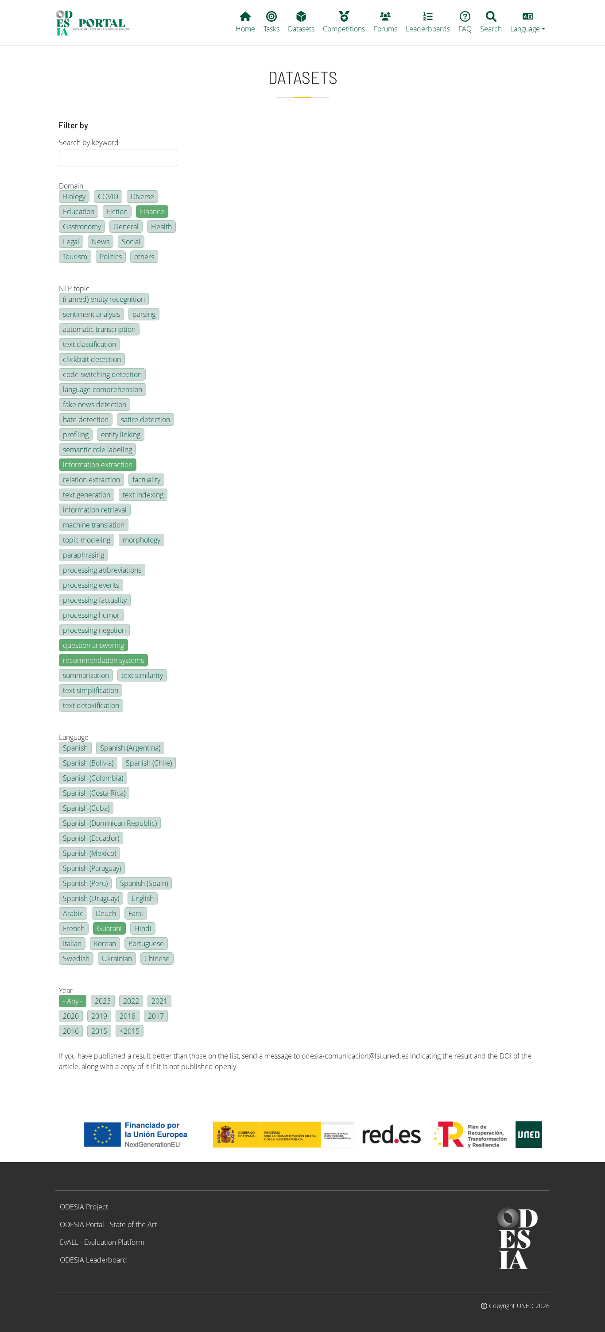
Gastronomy (82, 226)
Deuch (106, 913)
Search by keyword (89, 142)
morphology (141, 540)
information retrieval (95, 510)
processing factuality (95, 600)
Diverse (142, 196)
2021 (159, 1001)
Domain (71, 186)
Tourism (75, 257)
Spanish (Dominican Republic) (110, 823)
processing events (91, 585)
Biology (74, 196)
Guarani (109, 928)
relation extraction (91, 480)
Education (78, 211)
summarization (86, 675)
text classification (89, 344)
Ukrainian (117, 958)
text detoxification (91, 705)
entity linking (120, 434)
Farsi (135, 913)
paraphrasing (83, 555)
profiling (76, 434)
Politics (111, 257)
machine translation (93, 525)
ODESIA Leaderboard (93, 1260)
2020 (71, 1016)
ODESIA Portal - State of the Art (108, 1224)
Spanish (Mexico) (89, 853)
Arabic (73, 913)
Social (131, 241)
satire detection (145, 419)
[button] (528, 23)
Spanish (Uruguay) (91, 898)
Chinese (157, 958)
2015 (99, 1031)
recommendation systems (103, 660)
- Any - (72, 1001)
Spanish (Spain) (144, 883)
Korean (105, 943)
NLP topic (74, 288)
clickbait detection (92, 359)
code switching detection (102, 374)
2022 (131, 1001)
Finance (152, 211)
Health (161, 226)
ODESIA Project (84, 1207)
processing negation (94, 630)
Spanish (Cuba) (86, 808)
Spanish (75, 748)
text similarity (142, 675)
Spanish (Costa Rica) (94, 793)
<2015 (130, 1031)
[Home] (96, 22)
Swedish (76, 958)
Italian (72, 943)
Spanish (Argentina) (130, 748)
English (143, 898)
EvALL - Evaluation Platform (102, 1242)
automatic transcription (99, 329)
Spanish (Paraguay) (92, 868)
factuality (146, 480)
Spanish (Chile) (149, 763)
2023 (103, 1001)
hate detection (86, 419)
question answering (93, 645)
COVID (108, 196)
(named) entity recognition (104, 299)
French (74, 928)
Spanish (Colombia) (93, 778)
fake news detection (94, 404)
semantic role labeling (97, 449)
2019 (99, 1016)
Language (74, 737)
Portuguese (146, 943)
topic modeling (86, 540)
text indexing (143, 495)
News (100, 241)
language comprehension (102, 389)
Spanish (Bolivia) (88, 763)
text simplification (90, 690)
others (144, 257)
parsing (143, 314)
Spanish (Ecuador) (91, 838)
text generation (86, 495)
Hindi (142, 928)
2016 (71, 1031)
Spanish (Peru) (85, 883)
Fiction (117, 211)
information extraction (97, 465)
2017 (156, 1016)
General (126, 226)
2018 (128, 1016)
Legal (71, 241)
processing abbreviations (102, 570)
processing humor (91, 615)
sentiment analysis (91, 314)
